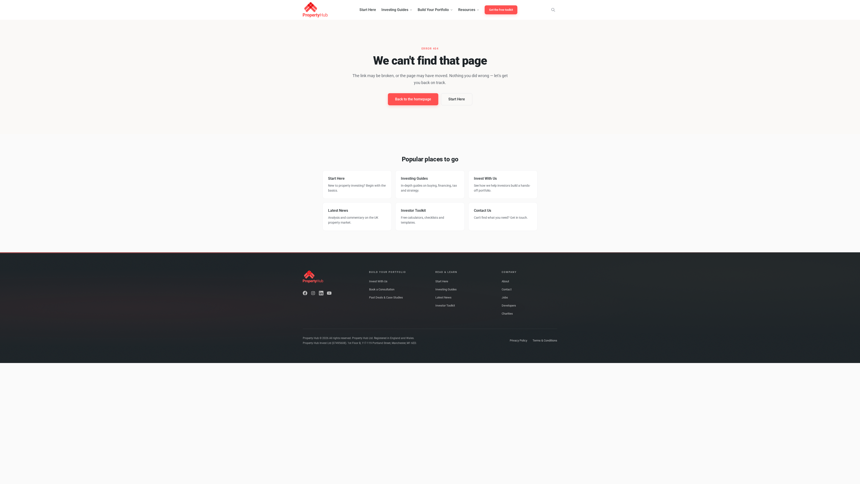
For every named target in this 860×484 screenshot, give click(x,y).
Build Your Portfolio (433, 10)
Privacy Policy (518, 340)
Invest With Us (378, 281)
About (505, 281)
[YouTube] (329, 293)
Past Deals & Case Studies (386, 297)
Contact (507, 289)
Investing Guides (394, 10)
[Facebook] (305, 293)
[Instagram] (313, 293)
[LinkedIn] (321, 293)
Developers (509, 305)
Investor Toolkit (445, 305)
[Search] (553, 10)
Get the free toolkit (501, 9)
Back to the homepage (413, 99)
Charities (507, 313)
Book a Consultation (381, 289)
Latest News (443, 297)
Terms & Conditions (545, 340)
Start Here (367, 10)
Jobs (505, 297)
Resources (466, 10)
